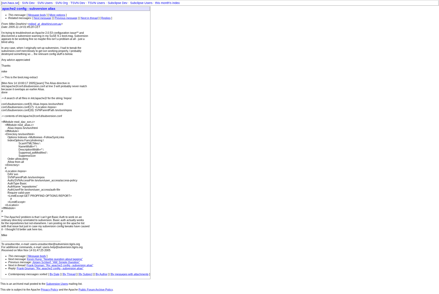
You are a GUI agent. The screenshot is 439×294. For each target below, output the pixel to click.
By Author (102, 274)
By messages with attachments (130, 274)
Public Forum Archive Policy (96, 289)
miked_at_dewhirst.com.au (45, 23)
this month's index (167, 3)
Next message (42, 18)
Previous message (66, 18)
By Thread (69, 274)
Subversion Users (57, 283)
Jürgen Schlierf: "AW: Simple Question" (56, 262)
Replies (106, 18)
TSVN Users (96, 3)
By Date (55, 274)
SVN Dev (28, 3)
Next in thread (89, 18)
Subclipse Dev (117, 3)
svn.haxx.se (10, 3)
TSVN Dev (77, 3)
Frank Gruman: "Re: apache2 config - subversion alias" (60, 265)
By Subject (85, 274)
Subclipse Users (141, 3)
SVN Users (45, 3)
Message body (37, 15)
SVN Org (61, 3)
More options (57, 15)
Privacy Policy (49, 289)
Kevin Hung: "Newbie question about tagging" (55, 259)
